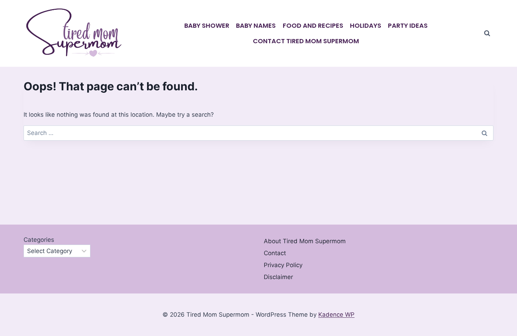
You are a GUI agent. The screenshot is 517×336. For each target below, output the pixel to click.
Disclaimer (278, 276)
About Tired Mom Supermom (305, 241)
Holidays (365, 25)
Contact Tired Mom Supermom (306, 41)
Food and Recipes (313, 25)
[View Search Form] (487, 33)
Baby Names (256, 25)
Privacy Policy (283, 265)
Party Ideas (408, 25)
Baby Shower (206, 25)
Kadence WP (336, 314)
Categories (39, 239)
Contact (275, 253)
